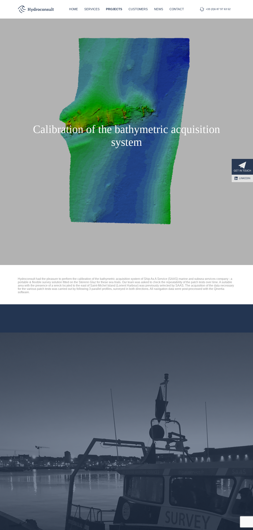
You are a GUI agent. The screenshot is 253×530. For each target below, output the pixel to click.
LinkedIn (244, 178)
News (158, 9)
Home (73, 9)
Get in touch (242, 170)
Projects (114, 9)
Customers (138, 9)
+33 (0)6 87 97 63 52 (218, 9)
